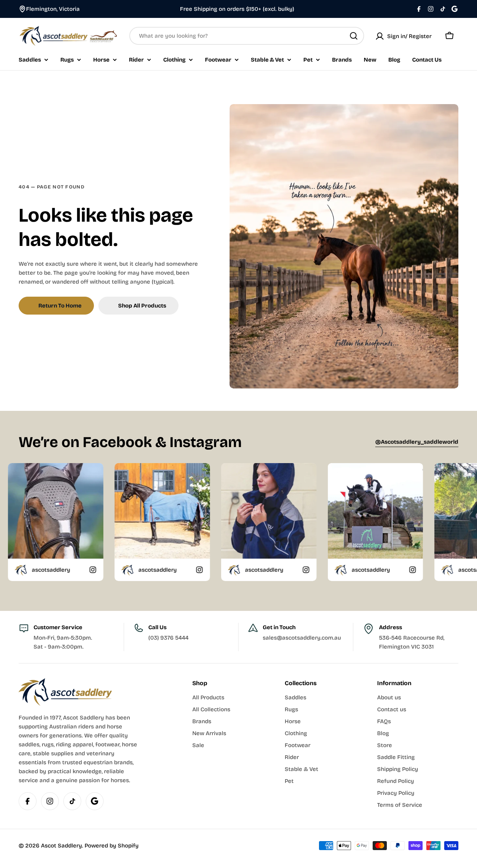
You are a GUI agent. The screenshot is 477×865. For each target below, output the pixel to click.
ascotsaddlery (96, 569)
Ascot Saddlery (61, 845)
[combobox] (246, 36)
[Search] (353, 35)
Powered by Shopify (112, 845)
